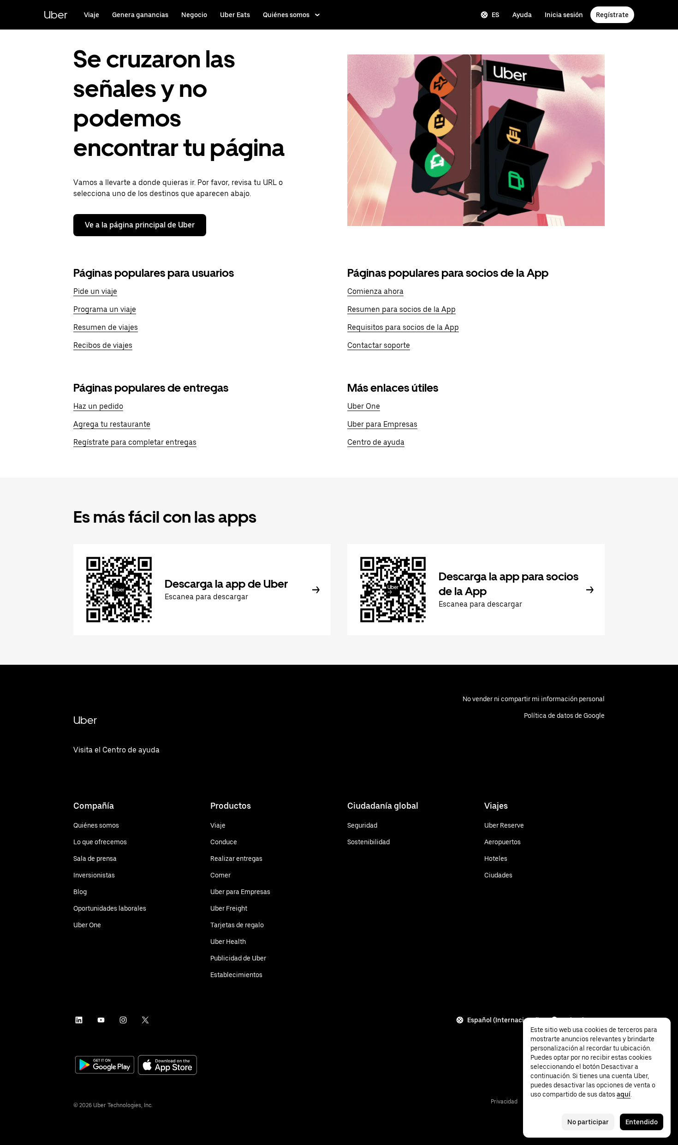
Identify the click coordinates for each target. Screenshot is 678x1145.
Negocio (194, 14)
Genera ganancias (140, 14)
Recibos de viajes (102, 345)
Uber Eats (235, 14)
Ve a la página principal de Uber (140, 225)
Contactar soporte (378, 345)
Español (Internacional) (503, 1020)
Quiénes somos (286, 14)
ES (496, 14)
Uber (55, 14)
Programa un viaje (104, 309)
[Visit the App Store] (167, 1066)
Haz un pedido (98, 406)
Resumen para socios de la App (401, 309)
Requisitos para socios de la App (403, 327)
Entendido (641, 1122)
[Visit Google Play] (104, 1065)
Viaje (91, 14)
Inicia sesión (564, 14)
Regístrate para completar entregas (134, 442)
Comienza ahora (375, 291)
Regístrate (612, 14)
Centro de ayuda (375, 442)
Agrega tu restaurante (111, 424)
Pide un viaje (95, 291)
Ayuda (522, 14)
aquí (623, 1094)
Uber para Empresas (382, 424)
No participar (588, 1122)
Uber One (363, 406)
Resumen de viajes (105, 327)
